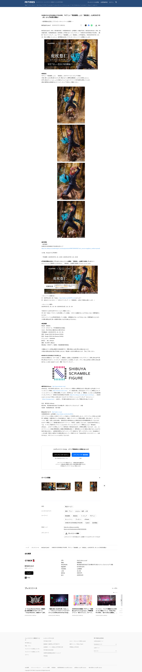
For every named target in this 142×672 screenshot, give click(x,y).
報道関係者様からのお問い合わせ (65, 667)
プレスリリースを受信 (93, 2)
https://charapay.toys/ (48, 399)
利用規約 (54, 667)
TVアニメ (92, 516)
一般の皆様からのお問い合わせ (95, 667)
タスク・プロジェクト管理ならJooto (78, 641)
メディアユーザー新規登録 (80, 454)
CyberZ (87, 522)
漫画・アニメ (68, 511)
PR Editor (46, 656)
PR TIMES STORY (47, 641)
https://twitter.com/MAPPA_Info (67, 298)
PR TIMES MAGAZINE (48, 650)
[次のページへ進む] (104, 485)
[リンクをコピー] (99, 25)
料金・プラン (28, 645)
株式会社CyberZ (45, 547)
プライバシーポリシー (36, 667)
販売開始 (94, 522)
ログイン (111, 2)
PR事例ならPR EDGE (74, 647)
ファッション (66, 5)
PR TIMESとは (28, 643)
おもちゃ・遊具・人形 (81, 511)
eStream (87, 519)
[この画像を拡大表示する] (48, 486)
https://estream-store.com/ (60, 390)
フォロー (29, 573)
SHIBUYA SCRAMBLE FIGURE (74, 522)
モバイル (39, 5)
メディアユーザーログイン (61, 454)
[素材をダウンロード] (96, 25)
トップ (27, 547)
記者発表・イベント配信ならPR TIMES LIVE (53, 647)
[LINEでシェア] (91, 25)
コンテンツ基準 (46, 667)
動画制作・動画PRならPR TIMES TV (51, 644)
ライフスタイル (76, 5)
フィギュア (84, 516)
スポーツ (95, 5)
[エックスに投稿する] (85, 25)
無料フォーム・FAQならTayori (76, 644)
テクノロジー (31, 5)
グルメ (89, 5)
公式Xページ (96, 647)
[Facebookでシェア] (88, 25)
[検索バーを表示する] (116, 2)
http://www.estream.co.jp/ (58, 386)
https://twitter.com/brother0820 (65, 414)
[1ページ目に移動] (99, 477)
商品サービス (68, 506)
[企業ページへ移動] (30, 561)
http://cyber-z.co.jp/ (57, 412)
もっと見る (114, 588)
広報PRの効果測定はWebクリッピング (52, 653)
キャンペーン (68, 519)
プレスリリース (35, 547)
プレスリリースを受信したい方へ (32, 648)
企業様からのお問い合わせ (80, 667)
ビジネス (83, 5)
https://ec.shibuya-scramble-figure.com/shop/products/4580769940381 (75, 528)
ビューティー (58, 5)
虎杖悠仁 (75, 516)
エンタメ (50, 5)
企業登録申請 (104, 2)
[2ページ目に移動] (100, 477)
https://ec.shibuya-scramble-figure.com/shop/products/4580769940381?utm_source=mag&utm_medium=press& (70, 248)
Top (26, 5)
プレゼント (78, 519)
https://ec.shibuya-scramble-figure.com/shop (81, 394)
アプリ (45, 5)
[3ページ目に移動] (115, 592)
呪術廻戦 (67, 516)
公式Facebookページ (98, 641)
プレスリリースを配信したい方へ (32, 651)
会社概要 (27, 667)
